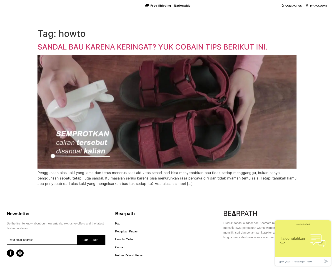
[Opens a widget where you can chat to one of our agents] (302, 243)
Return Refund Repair (129, 255)
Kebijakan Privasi (126, 231)
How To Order (124, 239)
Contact (120, 247)
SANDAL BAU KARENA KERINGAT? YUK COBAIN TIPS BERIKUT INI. (152, 46)
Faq (117, 223)
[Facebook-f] (10, 253)
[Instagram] (20, 253)
